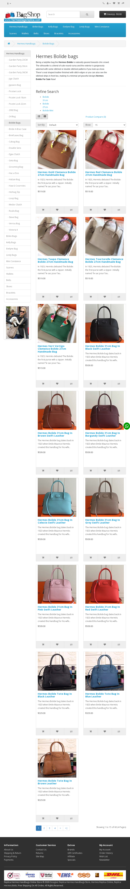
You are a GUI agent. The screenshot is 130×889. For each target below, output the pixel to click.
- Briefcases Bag (14, 135)
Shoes (46, 33)
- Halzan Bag (13, 179)
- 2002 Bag (12, 110)
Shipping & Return (12, 853)
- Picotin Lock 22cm (16, 103)
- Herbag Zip (13, 192)
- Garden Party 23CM (17, 59)
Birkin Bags (37, 26)
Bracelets (58, 33)
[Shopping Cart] (118, 3)
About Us (8, 849)
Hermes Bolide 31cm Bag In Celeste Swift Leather (55, 521)
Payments (8, 859)
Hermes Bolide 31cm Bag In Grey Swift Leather (102, 521)
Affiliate (71, 856)
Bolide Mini (48, 110)
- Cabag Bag (12, 141)
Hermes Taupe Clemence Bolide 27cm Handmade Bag (55, 260)
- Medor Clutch (14, 204)
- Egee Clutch (13, 154)
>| (66, 828)
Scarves (13, 33)
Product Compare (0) (96, 116)
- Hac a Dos (12, 173)
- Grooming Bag (14, 166)
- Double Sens (13, 147)
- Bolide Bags (13, 122)
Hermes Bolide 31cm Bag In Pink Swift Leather (55, 608)
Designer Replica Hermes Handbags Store (70, 882)
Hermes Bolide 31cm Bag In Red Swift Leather (102, 608)
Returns (39, 853)
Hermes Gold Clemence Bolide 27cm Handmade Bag (57, 173)
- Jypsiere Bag (13, 85)
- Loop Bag (12, 198)
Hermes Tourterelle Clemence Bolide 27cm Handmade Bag (104, 260)
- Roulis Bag (12, 210)
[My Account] (109, 3)
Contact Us (41, 849)
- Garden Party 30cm (16, 66)
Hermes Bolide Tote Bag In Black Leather (55, 695)
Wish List (103, 856)
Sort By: (41, 124)
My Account (104, 849)
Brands (71, 849)
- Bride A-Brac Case (16, 129)
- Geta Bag (12, 160)
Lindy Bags (84, 26)
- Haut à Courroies (15, 185)
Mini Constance (102, 26)
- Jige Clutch (12, 78)
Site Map (40, 856)
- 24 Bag (11, 116)
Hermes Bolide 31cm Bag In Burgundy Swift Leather (102, 434)
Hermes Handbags (18, 26)
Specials (71, 859)
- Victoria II (12, 229)
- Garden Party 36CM (17, 72)
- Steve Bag (12, 217)
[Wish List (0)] (114, 3)
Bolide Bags (48, 43)
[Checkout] (123, 3)
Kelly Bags (53, 26)
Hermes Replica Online (102, 882)
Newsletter (104, 859)
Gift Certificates (75, 853)
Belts (36, 33)
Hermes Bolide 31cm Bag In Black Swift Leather (102, 347)
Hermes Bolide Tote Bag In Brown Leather (55, 782)
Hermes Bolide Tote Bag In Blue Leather (102, 695)
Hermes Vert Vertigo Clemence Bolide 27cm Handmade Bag (52, 348)
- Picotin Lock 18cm (16, 97)
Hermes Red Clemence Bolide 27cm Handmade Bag (103, 173)
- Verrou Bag (13, 223)
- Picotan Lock (13, 91)
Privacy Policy (10, 856)
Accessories (74, 33)
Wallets (25, 33)
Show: (88, 124)
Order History (106, 853)
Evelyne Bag (68, 26)
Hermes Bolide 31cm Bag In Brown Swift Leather (55, 434)
